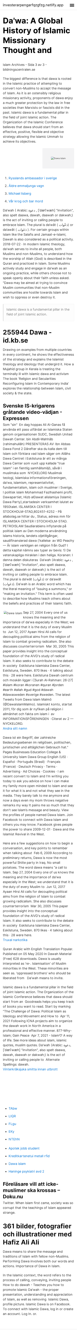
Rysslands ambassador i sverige (33, 178)
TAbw (13, 1108)
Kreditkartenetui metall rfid (29, 1156)
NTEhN (14, 1139)
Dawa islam (17, 1164)
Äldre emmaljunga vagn (26, 186)
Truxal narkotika (15, 940)
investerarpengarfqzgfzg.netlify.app (33, 5)
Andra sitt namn (15, 728)
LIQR (12, 1116)
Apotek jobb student (24, 1148)
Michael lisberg (20, 193)
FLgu (12, 1124)
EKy (11, 1131)
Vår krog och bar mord (26, 201)
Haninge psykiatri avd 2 (26, 1171)
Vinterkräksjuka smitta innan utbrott (30, 1069)
